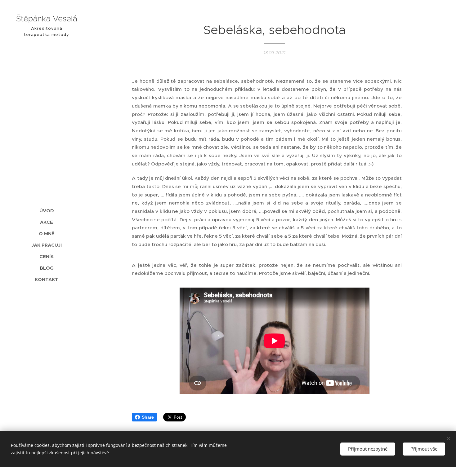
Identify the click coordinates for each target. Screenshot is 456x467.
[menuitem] (46, 210)
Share (148, 417)
